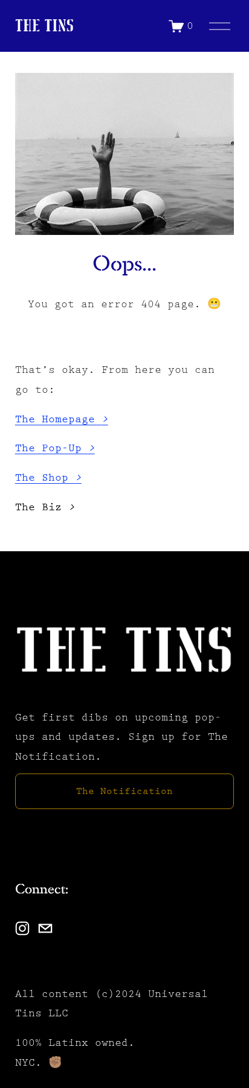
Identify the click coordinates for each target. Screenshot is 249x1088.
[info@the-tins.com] (45, 928)
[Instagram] (22, 928)
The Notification (124, 791)
